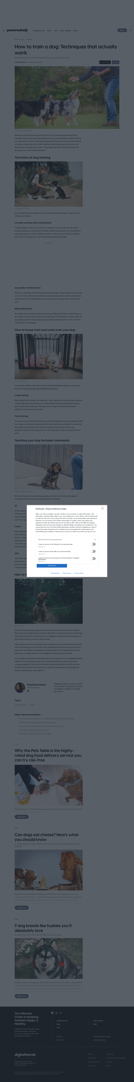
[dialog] (67, 541)
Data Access (67, 573)
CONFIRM (52, 565)
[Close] (103, 509)
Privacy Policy (78, 573)
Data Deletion (55, 573)
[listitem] (67, 539)
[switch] (93, 544)
